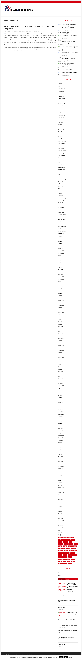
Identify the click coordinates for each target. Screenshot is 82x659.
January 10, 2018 (61, 646)
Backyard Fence (61, 96)
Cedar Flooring (61, 112)
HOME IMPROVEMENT (57, 14)
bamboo (60, 539)
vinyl (38, 31)
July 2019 (60, 418)
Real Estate (60, 193)
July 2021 (60, 362)
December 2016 (61, 492)
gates (74, 548)
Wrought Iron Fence (62, 231)
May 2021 (60, 366)
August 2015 (60, 530)
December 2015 (61, 520)
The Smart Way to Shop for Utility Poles (66, 619)
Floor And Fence (7, 654)
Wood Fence (60, 224)
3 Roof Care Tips (61, 644)
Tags (59, 86)
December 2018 (61, 435)
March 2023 (60, 326)
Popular (61, 579)
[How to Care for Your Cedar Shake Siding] (62, 612)
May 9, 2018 (60, 609)
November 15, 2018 (61, 596)
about (60, 537)
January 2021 (60, 376)
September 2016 (61, 499)
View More (8, 53)
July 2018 (60, 447)
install (75, 550)
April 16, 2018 (70, 616)
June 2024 (60, 291)
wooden (64, 563)
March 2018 (60, 456)
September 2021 (61, 357)
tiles (68, 561)
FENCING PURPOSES (21, 14)
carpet (60, 542)
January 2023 (60, 331)
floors (60, 548)
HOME (5, 14)
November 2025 (61, 253)
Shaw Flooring (61, 202)
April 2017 (60, 482)
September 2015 (61, 527)
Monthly (59, 84)
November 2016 (61, 494)
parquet (70, 555)
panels (65, 555)
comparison (14, 31)
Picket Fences (60, 181)
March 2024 (60, 298)
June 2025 (60, 262)
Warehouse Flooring (62, 214)
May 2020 (60, 395)
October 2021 (60, 354)
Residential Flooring (62, 198)
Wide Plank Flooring (62, 219)
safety (60, 561)
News (59, 174)
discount (18, 31)
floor (70, 546)
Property (59, 188)
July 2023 (60, 317)
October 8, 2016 (7, 31)
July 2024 (60, 288)
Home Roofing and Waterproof (64, 160)
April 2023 (60, 324)
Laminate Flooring (61, 167)
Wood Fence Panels (62, 226)
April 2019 (60, 425)
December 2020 (61, 378)
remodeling (61, 559)
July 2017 (60, 475)
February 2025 (61, 272)
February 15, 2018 (61, 621)
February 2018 (61, 459)
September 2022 (61, 338)
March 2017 (60, 485)
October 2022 (60, 336)
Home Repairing (61, 157)
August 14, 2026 (70, 591)
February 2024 (61, 300)
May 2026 (60, 241)
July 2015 (60, 532)
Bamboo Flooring (61, 100)
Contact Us (60, 572)
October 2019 (60, 411)
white (60, 563)
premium (29, 31)
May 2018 (60, 452)
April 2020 (60, 397)
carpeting (65, 542)
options (60, 555)
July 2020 (60, 390)
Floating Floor (60, 131)
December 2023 (61, 305)
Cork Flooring (60, 122)
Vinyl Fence (60, 209)
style (64, 561)
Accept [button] (61, 657)
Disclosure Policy (61, 573)
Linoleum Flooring (61, 169)
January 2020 (60, 404)
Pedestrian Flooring (62, 179)
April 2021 (60, 369)
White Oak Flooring (62, 216)
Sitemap (59, 575)
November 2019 (61, 409)
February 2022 (61, 345)
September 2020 (61, 385)
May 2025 (60, 265)
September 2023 (61, 312)
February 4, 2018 (61, 634)
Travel (59, 205)
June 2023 (60, 319)
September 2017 (61, 470)
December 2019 (61, 407)
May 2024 (60, 293)
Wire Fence (60, 221)
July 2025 (60, 260)
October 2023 (60, 309)
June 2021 (60, 364)
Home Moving (61, 153)
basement (66, 539)
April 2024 (60, 295)
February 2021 (61, 373)
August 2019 (60, 416)
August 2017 (60, 473)
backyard (71, 537)
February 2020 (61, 402)
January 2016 (60, 518)
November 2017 (61, 466)
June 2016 (60, 506)
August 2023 (60, 314)
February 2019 (61, 430)
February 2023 (61, 328)
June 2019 (60, 421)
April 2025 (60, 267)
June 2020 (60, 392)
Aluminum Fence (61, 91)
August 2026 (60, 236)
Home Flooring (61, 148)
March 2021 (60, 371)
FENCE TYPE (11, 14)
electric (70, 544)
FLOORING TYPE (45, 14)
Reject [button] (66, 657)
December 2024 (61, 276)
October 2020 (60, 383)
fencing (65, 546)
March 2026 (60, 246)
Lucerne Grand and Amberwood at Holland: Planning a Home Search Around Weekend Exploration (72, 586)
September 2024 (61, 283)
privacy (64, 557)
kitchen (66, 552)
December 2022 (61, 333)
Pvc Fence (60, 190)
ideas (71, 550)
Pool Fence (60, 183)
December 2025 (61, 250)
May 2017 (60, 480)
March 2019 (60, 428)
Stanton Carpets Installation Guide (65, 594)
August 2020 (60, 388)
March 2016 (60, 513)
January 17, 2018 (61, 640)
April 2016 (60, 511)
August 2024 (60, 286)
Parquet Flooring (61, 176)
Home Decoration (61, 143)
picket (75, 555)
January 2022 (60, 347)
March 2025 (60, 269)
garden (69, 548)
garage (64, 548)
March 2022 (60, 343)
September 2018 (61, 442)
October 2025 (60, 255)
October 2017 (60, 468)
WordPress (24, 654)
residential (67, 559)
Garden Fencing (61, 138)
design (66, 544)
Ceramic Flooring (61, 115)
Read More (70, 657)
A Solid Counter (61, 607)
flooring (74, 546)
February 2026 (61, 248)
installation (61, 552)
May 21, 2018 (60, 603)
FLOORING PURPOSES (34, 14)
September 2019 (61, 414)
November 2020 (61, 381)
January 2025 (60, 274)
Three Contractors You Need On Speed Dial (67, 625)
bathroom (72, 539)
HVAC (59, 162)
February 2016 (61, 515)
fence (27, 31)
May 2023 (60, 321)
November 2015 (61, 523)
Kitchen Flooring (61, 164)
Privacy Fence (60, 186)
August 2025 (60, 257)
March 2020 (60, 399)
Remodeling (60, 195)
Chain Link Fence (61, 117)
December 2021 (61, 350)
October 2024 (60, 281)
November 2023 (61, 307)
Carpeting (60, 110)
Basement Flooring (61, 103)
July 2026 (60, 238)
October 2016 (60, 497)
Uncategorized (61, 207)
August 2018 (60, 444)
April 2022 (60, 340)
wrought (70, 563)
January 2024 (60, 302)
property (69, 557)
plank (60, 557)
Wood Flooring (61, 228)
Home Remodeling (61, 155)
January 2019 (60, 433)
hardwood (60, 550)
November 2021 (61, 352)
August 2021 (60, 359)
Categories (60, 83)
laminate (72, 552)
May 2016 (60, 508)
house (66, 550)
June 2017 (60, 478)
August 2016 (60, 501)
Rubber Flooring (61, 200)
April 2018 (60, 454)
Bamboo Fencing (61, 98)
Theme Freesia (19, 654)
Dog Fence (60, 124)
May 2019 (60, 423)
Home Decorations (61, 145)
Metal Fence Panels (62, 171)
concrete (60, 544)
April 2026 (60, 243)
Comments (68, 579)
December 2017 (61, 463)
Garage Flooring (61, 134)
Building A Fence (61, 108)
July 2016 (60, 504)
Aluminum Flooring (62, 93)
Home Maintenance (62, 150)
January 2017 (60, 489)
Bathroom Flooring (61, 105)
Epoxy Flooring (61, 129)
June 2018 (60, 449)
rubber (73, 559)
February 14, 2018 (61, 627)
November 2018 (61, 437)
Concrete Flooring (61, 119)
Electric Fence (60, 126)
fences (60, 546)
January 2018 (60, 461)
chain (70, 542)
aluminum (65, 537)
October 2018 (60, 440)
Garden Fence (60, 136)
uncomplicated (34, 31)
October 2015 (60, 525)
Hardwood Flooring (62, 141)
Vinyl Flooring (61, 212)
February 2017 (61, 487)
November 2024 (61, 279)
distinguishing (22, 31)
